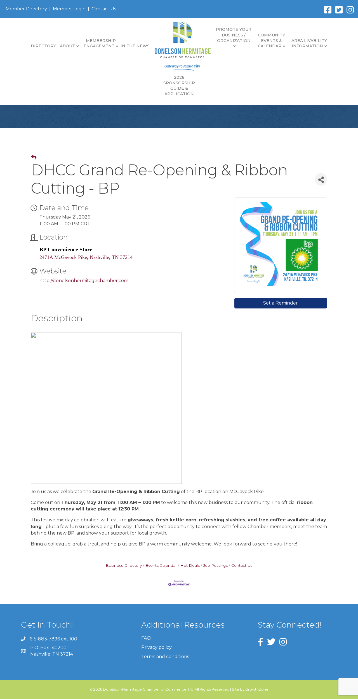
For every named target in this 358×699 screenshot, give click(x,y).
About (67, 45)
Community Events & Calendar (271, 40)
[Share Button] (321, 179)
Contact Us (103, 8)
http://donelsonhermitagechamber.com (83, 280)
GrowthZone (256, 689)
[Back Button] (33, 157)
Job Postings (215, 565)
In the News (135, 45)
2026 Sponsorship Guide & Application (179, 85)
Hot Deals (190, 565)
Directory (43, 45)
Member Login (69, 8)
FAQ (146, 638)
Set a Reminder (280, 303)
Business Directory (124, 565)
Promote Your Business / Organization (233, 35)
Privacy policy (156, 647)
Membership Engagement (100, 43)
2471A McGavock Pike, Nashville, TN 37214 (86, 257)
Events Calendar (161, 565)
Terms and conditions (165, 656)
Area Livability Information (309, 43)
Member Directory (26, 8)
